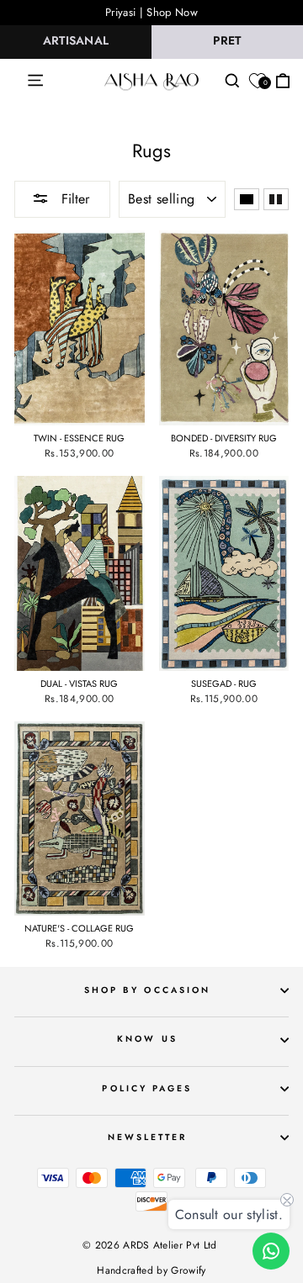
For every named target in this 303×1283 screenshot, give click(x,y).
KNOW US (147, 1038)
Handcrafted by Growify (151, 1270)
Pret (227, 40)
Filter (73, 199)
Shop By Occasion (147, 990)
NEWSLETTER (148, 1137)
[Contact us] (271, 1251)
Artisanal (76, 40)
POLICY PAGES (147, 1088)
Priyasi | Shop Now (151, 12)
